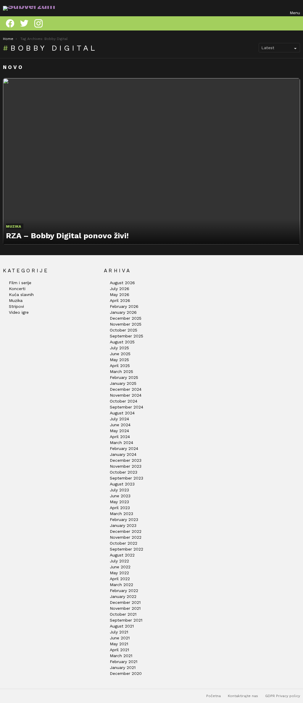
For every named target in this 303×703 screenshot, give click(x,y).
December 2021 (125, 602)
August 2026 (122, 282)
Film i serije (20, 282)
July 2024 (119, 418)
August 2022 (122, 555)
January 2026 (123, 312)
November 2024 (125, 395)
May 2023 (119, 501)
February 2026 (124, 306)
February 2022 (124, 590)
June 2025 (120, 353)
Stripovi (16, 306)
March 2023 (121, 513)
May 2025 (119, 359)
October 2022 (123, 543)
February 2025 (124, 377)
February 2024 (124, 448)
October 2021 (123, 614)
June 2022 (120, 566)
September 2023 (126, 478)
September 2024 (126, 407)
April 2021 (119, 649)
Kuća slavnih (21, 294)
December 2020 (126, 673)
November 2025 (125, 324)
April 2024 (120, 436)
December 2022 (125, 531)
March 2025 (121, 371)
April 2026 (120, 300)
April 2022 (120, 578)
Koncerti (17, 288)
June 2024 (120, 424)
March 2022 (121, 584)
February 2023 (124, 519)
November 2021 (125, 608)
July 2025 (119, 347)
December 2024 (125, 389)
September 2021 (126, 620)
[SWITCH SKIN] (296, 23)
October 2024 (123, 401)
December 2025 (125, 318)
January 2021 (123, 667)
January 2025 (123, 383)
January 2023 (123, 525)
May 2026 (119, 294)
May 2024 (119, 430)
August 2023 (122, 484)
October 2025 (123, 330)
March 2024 (121, 442)
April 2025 (120, 365)
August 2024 (122, 413)
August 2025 (122, 342)
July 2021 (119, 632)
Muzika (13, 226)
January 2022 (123, 596)
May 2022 (119, 572)
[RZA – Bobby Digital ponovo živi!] (151, 161)
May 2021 (119, 643)
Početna (213, 696)
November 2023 (125, 466)
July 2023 (119, 490)
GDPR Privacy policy (282, 696)
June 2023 (120, 495)
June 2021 (120, 638)
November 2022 (125, 537)
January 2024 (123, 454)
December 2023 (125, 460)
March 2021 (121, 655)
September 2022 (126, 549)
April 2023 (120, 507)
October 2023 (123, 472)
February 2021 (123, 661)
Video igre (19, 312)
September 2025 (126, 336)
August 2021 (122, 626)
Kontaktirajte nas (243, 696)
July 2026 (119, 288)
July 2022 (119, 561)
